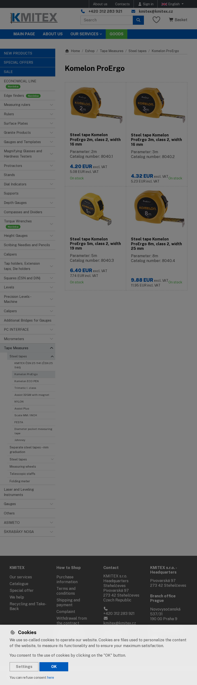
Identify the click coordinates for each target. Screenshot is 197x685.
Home (75, 51)
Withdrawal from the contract (71, 620)
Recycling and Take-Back (28, 606)
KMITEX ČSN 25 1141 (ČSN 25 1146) (33, 365)
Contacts (122, 4)
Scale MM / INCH (25, 415)
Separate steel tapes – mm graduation (29, 450)
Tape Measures (111, 51)
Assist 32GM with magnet (31, 395)
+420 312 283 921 (105, 11)
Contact (111, 567)
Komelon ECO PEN (26, 381)
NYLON (19, 401)
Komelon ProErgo (25, 374)
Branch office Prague (163, 598)
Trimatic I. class (25, 388)
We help (17, 597)
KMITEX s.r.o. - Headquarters (163, 570)
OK (54, 666)
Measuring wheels (23, 466)
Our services (21, 577)
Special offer (22, 590)
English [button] (174, 4)
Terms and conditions (65, 591)
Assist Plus (21, 408)
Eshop (90, 51)
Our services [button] (84, 34)
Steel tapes (18, 356)
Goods (116, 34)
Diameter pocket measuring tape (33, 431)
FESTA (18, 422)
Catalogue (19, 583)
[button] (51, 104)
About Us (53, 34)
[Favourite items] (156, 20)
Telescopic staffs (22, 474)
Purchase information (67, 579)
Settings (24, 666)
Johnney (19, 440)
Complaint (65, 611)
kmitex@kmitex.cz (156, 11)
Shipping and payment (68, 602)
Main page (24, 34)
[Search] (138, 20)
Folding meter (20, 481)
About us (100, 4)
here (50, 677)
